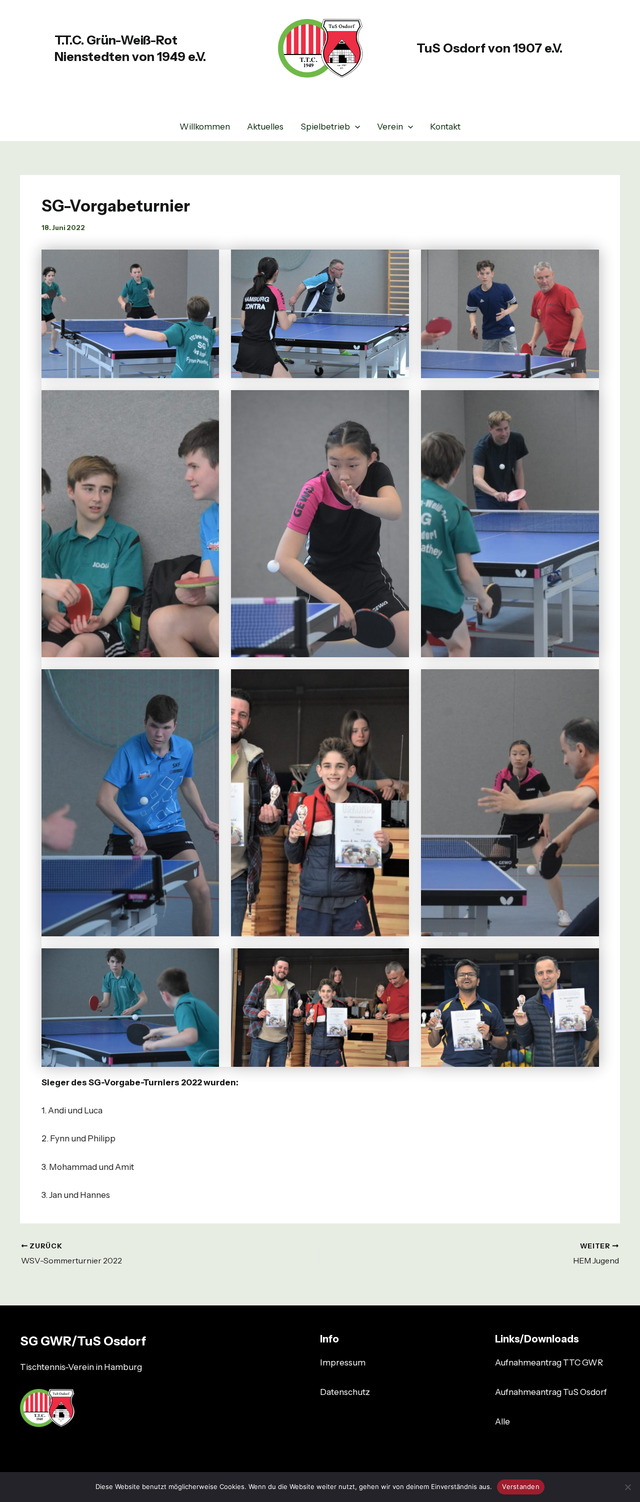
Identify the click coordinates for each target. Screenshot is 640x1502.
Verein (390, 127)
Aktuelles (265, 127)
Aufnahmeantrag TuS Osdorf (551, 1392)
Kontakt (445, 127)
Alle (502, 1421)
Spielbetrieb (325, 127)
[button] (355, 126)
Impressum (343, 1362)
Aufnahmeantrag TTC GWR (549, 1362)
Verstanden (521, 1486)
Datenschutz (345, 1392)
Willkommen (205, 127)
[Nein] (627, 1487)
